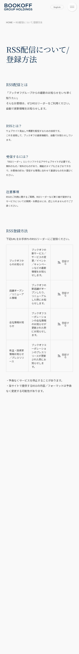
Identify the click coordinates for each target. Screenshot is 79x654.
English (57, 7)
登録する (65, 262)
